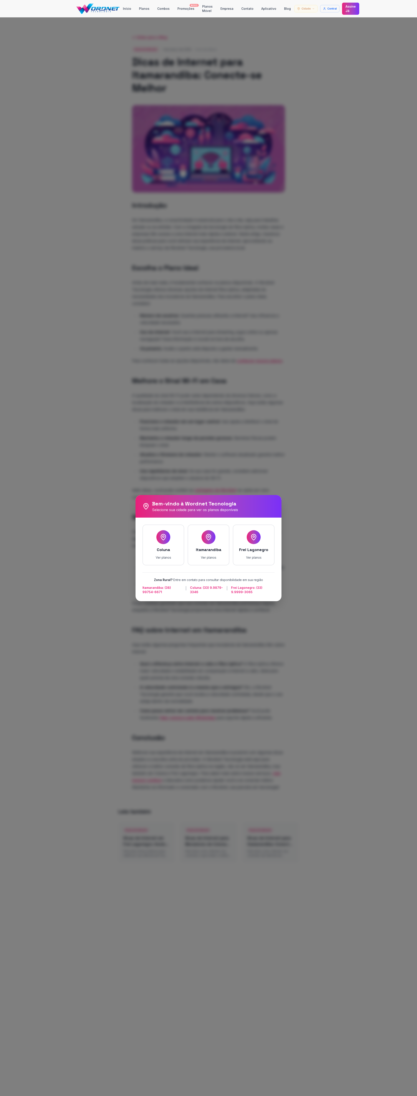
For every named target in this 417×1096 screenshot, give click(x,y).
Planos (144, 8)
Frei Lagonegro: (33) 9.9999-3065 (246, 590)
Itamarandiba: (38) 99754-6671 (156, 590)
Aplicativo (268, 8)
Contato (247, 8)
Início (127, 8)
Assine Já (351, 9)
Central (332, 8)
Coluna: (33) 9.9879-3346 (206, 590)
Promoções (187, 7)
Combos (163, 8)
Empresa (226, 8)
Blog (287, 8)
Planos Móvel (207, 9)
